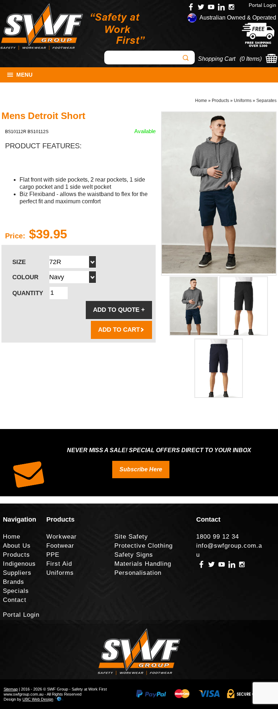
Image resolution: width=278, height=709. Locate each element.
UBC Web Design (37, 699)
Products (220, 100)
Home (201, 100)
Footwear (60, 545)
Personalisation (137, 572)
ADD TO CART (119, 329)
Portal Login (262, 5)
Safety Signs (133, 554)
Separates (266, 100)
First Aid (59, 563)
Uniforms (243, 100)
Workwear (61, 536)
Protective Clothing (143, 545)
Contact (14, 600)
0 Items (250, 59)
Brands (13, 581)
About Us (17, 545)
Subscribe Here (140, 469)
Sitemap (11, 689)
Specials (16, 590)
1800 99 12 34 (217, 536)
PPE (52, 554)
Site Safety (131, 536)
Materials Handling (142, 563)
